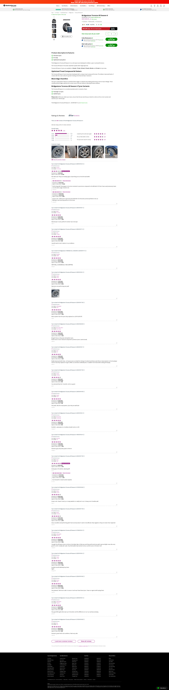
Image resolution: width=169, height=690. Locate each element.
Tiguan (58, 602)
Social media (111, 674)
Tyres (57, 5)
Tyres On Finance (51, 674)
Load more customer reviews (64, 641)
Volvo (57, 459)
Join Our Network (51, 676)
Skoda (57, 491)
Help (154, 6)
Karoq (58, 492)
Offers (108, 5)
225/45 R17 (86, 661)
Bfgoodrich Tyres (63, 661)
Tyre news (111, 668)
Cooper (58, 234)
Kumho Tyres (62, 676)
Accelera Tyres (62, 658)
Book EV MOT (50, 666)
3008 (58, 255)
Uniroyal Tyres (74, 671)
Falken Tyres (62, 669)
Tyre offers (111, 661)
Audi (57, 350)
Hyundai (58, 438)
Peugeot (58, 254)
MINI (57, 233)
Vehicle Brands (73, 5)
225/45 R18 (86, 668)
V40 (57, 461)
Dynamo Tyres (62, 668)
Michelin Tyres (74, 658)
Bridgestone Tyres (63, 663)
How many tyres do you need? (91, 34)
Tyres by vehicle (112, 663)
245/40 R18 (86, 676)
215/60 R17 (99, 666)
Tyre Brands (64, 5)
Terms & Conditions (59, 679)
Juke (57, 581)
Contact (158, 6)
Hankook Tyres (62, 672)
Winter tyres (111, 671)
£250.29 (111, 45)
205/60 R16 (99, 671)
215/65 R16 (99, 668)
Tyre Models (83, 5)
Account (161, 6)
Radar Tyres (74, 663)
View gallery (67, 36)
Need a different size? (96, 17)
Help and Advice (112, 655)
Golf (57, 307)
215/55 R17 (86, 663)
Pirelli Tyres (74, 661)
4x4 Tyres (49, 661)
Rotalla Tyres (74, 666)
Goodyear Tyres (63, 671)
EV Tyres (49, 663)
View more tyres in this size (59, 14)
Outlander (59, 418)
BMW (57, 211)
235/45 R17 (99, 674)
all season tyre (83, 103)
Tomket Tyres (74, 668)
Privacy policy (71, 679)
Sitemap (85, 679)
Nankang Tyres (75, 660)
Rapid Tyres (74, 664)
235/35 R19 (86, 672)
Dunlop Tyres (62, 666)
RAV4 (58, 277)
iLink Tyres (62, 674)
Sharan (58, 535)
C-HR (58, 558)
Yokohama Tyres (75, 674)
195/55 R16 (86, 671)
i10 (57, 439)
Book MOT (49, 664)
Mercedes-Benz (59, 327)
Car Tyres (49, 658)
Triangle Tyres (74, 676)
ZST (57, 624)
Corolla (58, 375)
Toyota (57, 276)
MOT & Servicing (100, 5)
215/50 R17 (99, 672)
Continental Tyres (63, 664)
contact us (81, 646)
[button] (151, 6)
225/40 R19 (99, 664)
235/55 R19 (86, 674)
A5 (57, 352)
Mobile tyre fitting (112, 672)
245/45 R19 (99, 669)
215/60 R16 (99, 676)
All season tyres (112, 669)
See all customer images (59, 159)
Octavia (58, 513)
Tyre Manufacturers (64, 655)
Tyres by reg (111, 664)
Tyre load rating (112, 666)
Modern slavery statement (78, 679)
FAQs (110, 658)
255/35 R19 (86, 664)
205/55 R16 (86, 660)
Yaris (58, 396)
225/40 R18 (86, 658)
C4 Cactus (59, 168)
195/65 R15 (99, 661)
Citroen (57, 167)
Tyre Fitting (91, 5)
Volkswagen (58, 306)
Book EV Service (50, 671)
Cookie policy (65, 679)
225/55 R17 (99, 658)
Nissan (57, 580)
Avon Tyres (62, 660)
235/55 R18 (99, 660)
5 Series (58, 212)
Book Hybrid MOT (51, 668)
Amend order (111, 660)
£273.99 (111, 40)
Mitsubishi (58, 416)
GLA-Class (59, 329)
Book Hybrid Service (51, 672)
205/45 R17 (86, 666)
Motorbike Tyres (51, 660)
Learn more (101, 39)
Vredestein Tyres (75, 672)
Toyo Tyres (74, 669)
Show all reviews (86, 641)
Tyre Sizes (86, 655)
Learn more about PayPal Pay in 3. (59, 687)
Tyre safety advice (112, 676)
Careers (94, 679)
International (90, 679)
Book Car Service (51, 669)
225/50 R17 (86, 669)
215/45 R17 (99, 663)
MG (57, 623)
